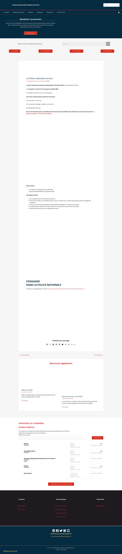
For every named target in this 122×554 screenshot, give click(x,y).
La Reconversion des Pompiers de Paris (25, 5)
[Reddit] (59, 344)
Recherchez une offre (24, 435)
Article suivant (98, 355)
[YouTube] (68, 530)
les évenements (107, 51)
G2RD (64, 550)
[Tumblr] (65, 344)
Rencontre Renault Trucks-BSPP (72, 396)
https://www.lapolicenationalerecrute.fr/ (58, 289)
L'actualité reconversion (33, 81)
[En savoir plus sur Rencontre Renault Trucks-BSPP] (76, 380)
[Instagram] (64, 530)
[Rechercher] (118, 5)
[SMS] (62, 344)
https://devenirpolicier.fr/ (78, 289)
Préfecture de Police (61, 513)
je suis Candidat (45, 51)
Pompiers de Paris (61, 517)
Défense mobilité (27, 390)
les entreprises (76, 51)
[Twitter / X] (68, 344)
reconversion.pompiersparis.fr (61, 534)
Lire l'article (24, 400)
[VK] (72, 344)
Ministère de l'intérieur (61, 506)
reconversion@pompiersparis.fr (61, 536)
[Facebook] (47, 344)
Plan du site (21, 509)
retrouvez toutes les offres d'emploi (61, 484)
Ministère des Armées (61, 509)
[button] (9, 12)
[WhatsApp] (75, 344)
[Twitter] (50, 344)
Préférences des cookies (10, 551)
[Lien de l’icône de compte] (119, 12)
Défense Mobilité (100, 506)
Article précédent (24, 355)
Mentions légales (21, 506)
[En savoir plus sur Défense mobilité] (40, 377)
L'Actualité (15, 51)
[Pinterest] (53, 344)
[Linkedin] (56, 344)
